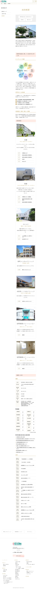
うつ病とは (16, 565)
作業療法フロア (25, 152)
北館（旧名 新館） (24, 478)
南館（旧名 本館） (24, 494)
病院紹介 (5, 3)
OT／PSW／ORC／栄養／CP (31, 564)
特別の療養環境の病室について (21, 444)
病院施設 (22, 19)
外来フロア (24, 161)
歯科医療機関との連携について (21, 450)
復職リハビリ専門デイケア (28, 490)
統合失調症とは (17, 569)
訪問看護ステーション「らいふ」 (27, 465)
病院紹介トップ (4, 11)
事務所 (23, 334)
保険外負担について (19, 452)
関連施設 (27, 569)
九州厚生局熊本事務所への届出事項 (22, 438)
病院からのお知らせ (6, 564)
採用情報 (27, 576)
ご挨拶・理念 (4, 13)
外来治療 (3, 573)
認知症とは (16, 572)
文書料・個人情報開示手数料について (22, 445)
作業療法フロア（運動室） (26, 196)
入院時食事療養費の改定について (22, 442)
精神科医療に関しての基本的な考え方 (25, 16)
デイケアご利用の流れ (6, 580)
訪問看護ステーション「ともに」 (27, 509)
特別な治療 (16, 577)
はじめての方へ (5, 575)
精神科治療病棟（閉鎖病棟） (27, 157)
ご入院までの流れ (17, 561)
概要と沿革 (28, 19)
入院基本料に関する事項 (20, 436)
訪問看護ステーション (18, 531)
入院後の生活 (17, 564)
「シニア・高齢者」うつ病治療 (19, 568)
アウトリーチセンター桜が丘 (7, 579)
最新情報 (4, 565)
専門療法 (16, 576)
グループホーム (23, 474)
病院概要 (3, 15)
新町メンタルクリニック (26, 269)
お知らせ (3, 562)
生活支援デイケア (25, 239)
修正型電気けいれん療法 (25, 484)
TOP (1, 3)
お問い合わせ (18, 555)
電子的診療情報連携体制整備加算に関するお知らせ (25, 440)
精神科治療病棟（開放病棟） (27, 202)
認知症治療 (16, 573)
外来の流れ (4, 576)
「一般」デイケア (5, 583)
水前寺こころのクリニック (26, 301)
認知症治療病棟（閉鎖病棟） (27, 155)
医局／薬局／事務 (29, 561)
